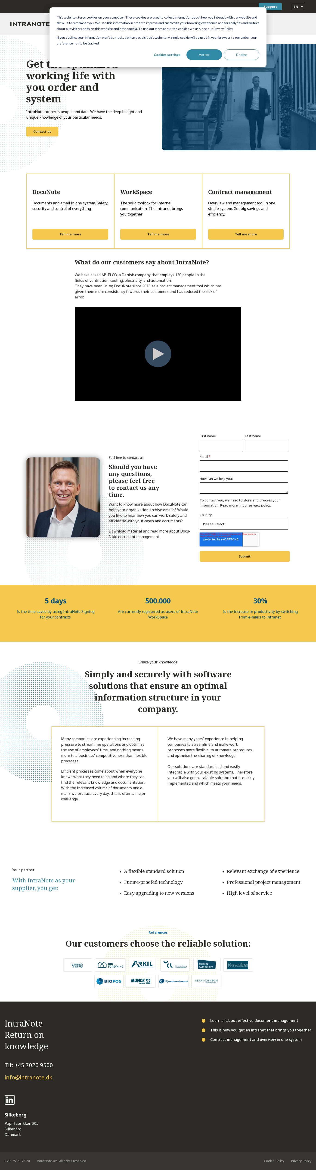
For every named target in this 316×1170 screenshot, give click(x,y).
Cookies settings (167, 55)
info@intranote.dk (28, 1077)
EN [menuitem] (295, 6)
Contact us (42, 131)
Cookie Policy (274, 1161)
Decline (241, 55)
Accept (204, 55)
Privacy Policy (301, 1161)
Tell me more (70, 234)
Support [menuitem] (270, 6)
